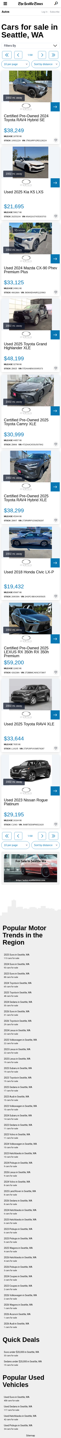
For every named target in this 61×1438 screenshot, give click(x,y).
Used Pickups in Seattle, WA (18, 1427)
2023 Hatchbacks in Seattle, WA (20, 1155)
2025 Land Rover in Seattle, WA (20, 1193)
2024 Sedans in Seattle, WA (18, 1004)
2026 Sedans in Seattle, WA (18, 1202)
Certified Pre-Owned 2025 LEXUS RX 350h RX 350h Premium (26, 652)
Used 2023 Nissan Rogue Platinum (26, 802)
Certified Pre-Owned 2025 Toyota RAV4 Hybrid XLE (26, 498)
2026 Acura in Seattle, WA (17, 1316)
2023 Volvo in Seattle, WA (17, 1136)
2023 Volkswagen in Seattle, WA (20, 1108)
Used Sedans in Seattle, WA (18, 1408)
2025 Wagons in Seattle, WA (18, 1250)
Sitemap (30, 1435)
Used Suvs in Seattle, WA (16, 1399)
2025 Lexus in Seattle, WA (17, 1060)
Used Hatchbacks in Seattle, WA (20, 1418)
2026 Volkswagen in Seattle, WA (20, 1297)
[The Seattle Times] (30, 4)
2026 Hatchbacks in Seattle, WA (20, 1259)
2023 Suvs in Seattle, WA (16, 975)
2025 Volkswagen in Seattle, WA (20, 1042)
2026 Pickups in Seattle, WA (18, 1269)
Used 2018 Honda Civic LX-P (29, 572)
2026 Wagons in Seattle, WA (18, 1306)
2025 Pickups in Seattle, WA (18, 1240)
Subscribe (54, 11)
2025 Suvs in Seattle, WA (16, 956)
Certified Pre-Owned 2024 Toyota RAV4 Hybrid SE (26, 118)
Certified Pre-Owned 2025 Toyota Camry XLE (26, 422)
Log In (44, 11)
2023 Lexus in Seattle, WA (17, 1051)
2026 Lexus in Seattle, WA (17, 1174)
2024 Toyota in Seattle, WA (18, 985)
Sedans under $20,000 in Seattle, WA (23, 1363)
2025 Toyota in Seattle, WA (18, 994)
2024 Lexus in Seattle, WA (17, 1032)
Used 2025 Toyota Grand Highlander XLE (25, 346)
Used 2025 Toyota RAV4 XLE (29, 724)
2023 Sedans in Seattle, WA (18, 1127)
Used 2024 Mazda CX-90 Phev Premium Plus (30, 270)
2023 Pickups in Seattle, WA (18, 1231)
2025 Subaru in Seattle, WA (18, 1070)
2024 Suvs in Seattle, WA (16, 966)
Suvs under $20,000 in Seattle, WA (21, 1354)
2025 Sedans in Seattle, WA (18, 1089)
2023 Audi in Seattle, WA (16, 1098)
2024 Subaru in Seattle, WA (18, 1117)
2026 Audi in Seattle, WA (16, 1325)
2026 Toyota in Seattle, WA (18, 1023)
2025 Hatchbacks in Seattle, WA (20, 1221)
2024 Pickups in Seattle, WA (18, 1165)
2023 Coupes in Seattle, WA (18, 1288)
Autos (5, 12)
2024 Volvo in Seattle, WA (17, 1183)
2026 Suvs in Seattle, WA (16, 1013)
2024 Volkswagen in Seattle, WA (20, 1146)
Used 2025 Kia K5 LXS (23, 192)
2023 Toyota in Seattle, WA (18, 1079)
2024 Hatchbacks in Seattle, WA (20, 1212)
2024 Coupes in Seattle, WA (18, 1278)
